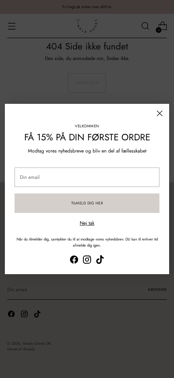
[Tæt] (159, 113)
